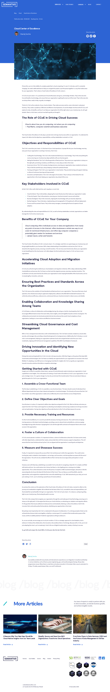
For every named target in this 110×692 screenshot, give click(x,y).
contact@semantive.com (29, 685)
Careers (39, 658)
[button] (58, 4)
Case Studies (32, 658)
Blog (89, 4)
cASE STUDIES (69, 4)
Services (25, 658)
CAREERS (80, 4)
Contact (98, 4)
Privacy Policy (56, 658)
